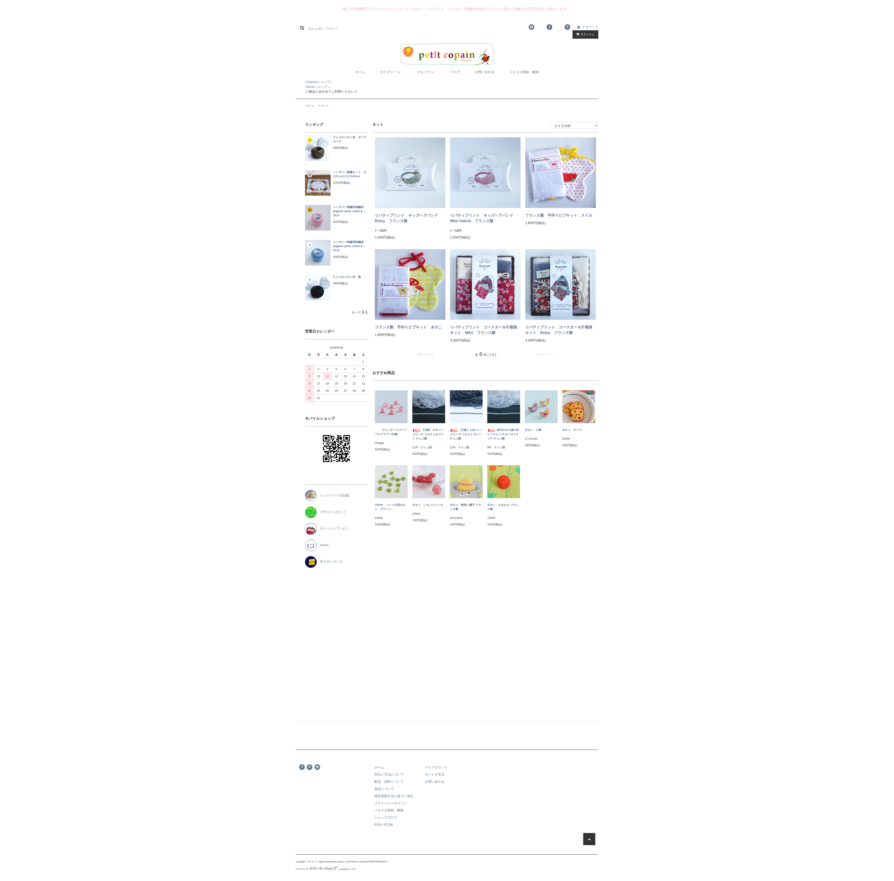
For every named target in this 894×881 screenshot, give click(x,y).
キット (325, 105)
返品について (384, 789)
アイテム (588, 34)
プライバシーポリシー (390, 803)
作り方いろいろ (330, 561)
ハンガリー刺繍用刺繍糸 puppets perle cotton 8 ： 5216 (349, 246)
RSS (377, 825)
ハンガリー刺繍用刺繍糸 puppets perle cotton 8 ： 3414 (349, 211)
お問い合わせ (484, 72)
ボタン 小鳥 (533, 430)
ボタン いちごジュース (427, 505)
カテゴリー (388, 72)
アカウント (590, 27)
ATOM (388, 825)
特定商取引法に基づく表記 (393, 796)
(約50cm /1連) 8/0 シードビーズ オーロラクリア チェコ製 (503, 434)
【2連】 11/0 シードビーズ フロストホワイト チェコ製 (428, 434)
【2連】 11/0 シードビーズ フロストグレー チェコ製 (466, 434)
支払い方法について (389, 774)
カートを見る (434, 774)
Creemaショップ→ (315, 82)
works (322, 545)
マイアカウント (436, 767)
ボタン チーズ (572, 430)
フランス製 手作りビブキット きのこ (408, 327)
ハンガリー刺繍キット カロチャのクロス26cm (349, 174)
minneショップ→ (313, 86)
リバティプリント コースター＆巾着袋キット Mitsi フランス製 (483, 330)
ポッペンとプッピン (333, 528)
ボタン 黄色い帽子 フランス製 (465, 507)
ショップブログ (385, 817)
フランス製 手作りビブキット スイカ (558, 215)
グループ (423, 72)
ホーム (360, 72)
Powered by (302, 868)
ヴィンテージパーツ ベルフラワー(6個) (391, 432)
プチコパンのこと (331, 512)
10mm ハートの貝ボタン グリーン (390, 507)
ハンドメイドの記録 (333, 495)
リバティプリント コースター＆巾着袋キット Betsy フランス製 (558, 330)
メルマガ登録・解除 (524, 72)
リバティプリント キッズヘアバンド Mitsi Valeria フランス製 (483, 218)
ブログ (455, 72)
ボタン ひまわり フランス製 (503, 507)
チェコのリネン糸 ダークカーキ (349, 139)
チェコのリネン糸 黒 (347, 277)
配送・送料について (389, 781)
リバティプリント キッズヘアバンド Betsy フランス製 (408, 218)
